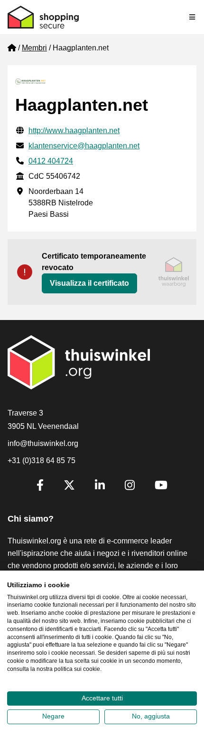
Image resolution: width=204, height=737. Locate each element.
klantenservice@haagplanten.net (83, 146)
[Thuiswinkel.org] (43, 17)
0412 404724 (50, 161)
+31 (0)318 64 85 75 (41, 460)
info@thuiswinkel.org (43, 443)
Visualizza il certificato (89, 283)
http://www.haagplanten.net (74, 130)
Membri (34, 48)
